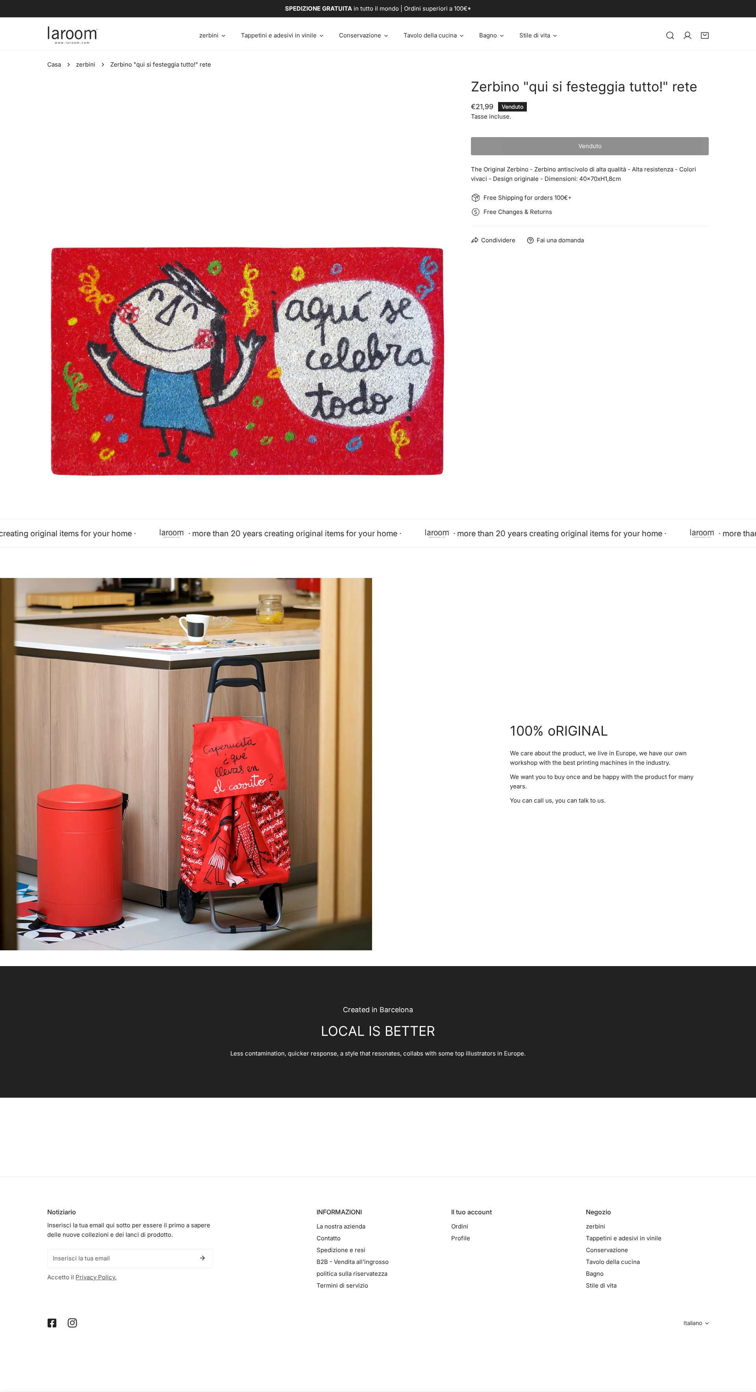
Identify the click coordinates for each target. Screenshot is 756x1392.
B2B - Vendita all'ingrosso (353, 1262)
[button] (212, 35)
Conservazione (607, 1250)
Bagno (595, 1273)
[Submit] (202, 1258)
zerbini (85, 64)
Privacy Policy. (96, 1277)
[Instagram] (72, 1323)
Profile (460, 1238)
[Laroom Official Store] (72, 35)
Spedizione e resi (341, 1250)
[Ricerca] (670, 35)
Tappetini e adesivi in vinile (624, 1238)
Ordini (459, 1226)
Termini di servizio (342, 1285)
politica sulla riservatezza (352, 1273)
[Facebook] (52, 1323)
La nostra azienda (341, 1226)
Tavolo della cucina (613, 1262)
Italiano (693, 1323)
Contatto (329, 1238)
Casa (54, 64)
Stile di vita (601, 1285)
